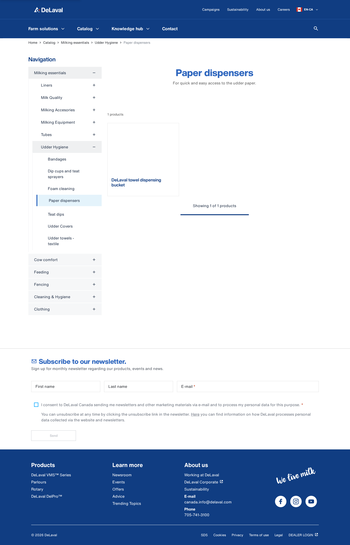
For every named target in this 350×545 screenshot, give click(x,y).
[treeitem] (69, 201)
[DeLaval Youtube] (311, 501)
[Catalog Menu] (97, 28)
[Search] (316, 28)
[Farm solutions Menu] (63, 28)
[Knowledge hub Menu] (148, 28)
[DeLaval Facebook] (280, 501)
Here (195, 414)
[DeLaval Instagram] (296, 501)
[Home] (48, 9)
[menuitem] (47, 28)
